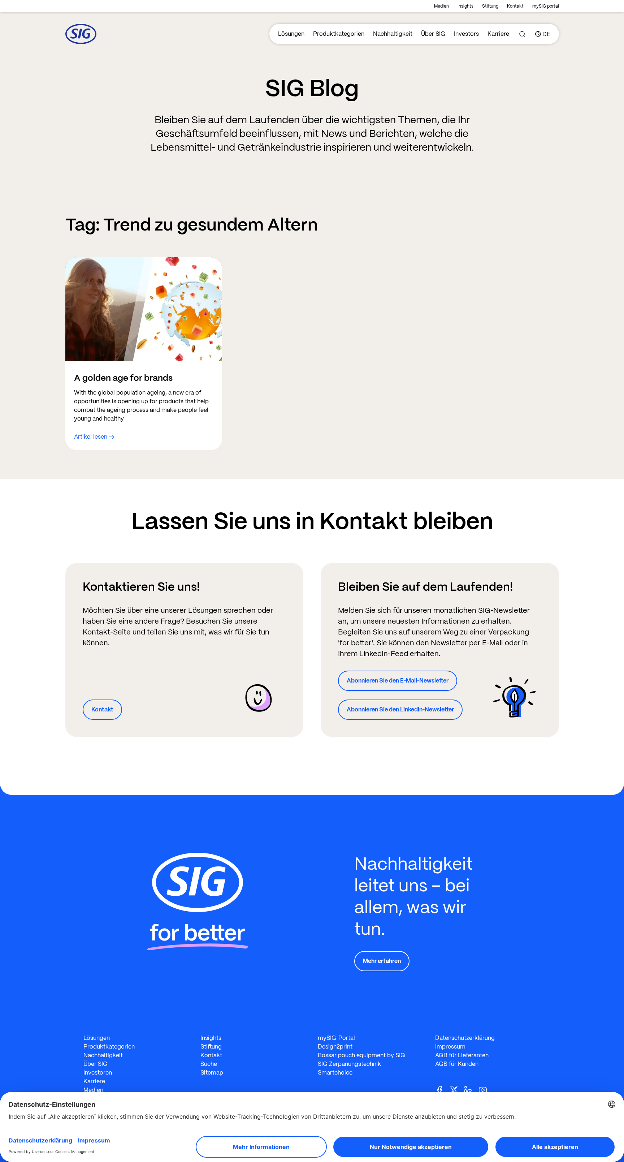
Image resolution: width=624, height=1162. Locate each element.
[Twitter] (457, 1089)
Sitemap (211, 1072)
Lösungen (291, 34)
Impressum (450, 1046)
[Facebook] (442, 1089)
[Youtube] (485, 1089)
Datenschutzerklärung (465, 1038)
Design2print (335, 1046)
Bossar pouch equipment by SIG (361, 1055)
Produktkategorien (338, 34)
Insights (465, 6)
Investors (466, 34)
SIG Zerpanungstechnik (349, 1064)
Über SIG (433, 34)
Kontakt (515, 6)
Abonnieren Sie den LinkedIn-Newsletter (400, 709)
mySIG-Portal (336, 1038)
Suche (208, 1064)
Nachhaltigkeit (392, 34)
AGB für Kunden (456, 1064)
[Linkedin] (471, 1089)
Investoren (97, 1072)
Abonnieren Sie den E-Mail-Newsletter (397, 680)
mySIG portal (545, 6)
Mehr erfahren (382, 961)
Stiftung (490, 6)
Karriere (498, 34)
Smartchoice (335, 1072)
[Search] (522, 34)
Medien (441, 6)
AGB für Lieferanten (462, 1055)
